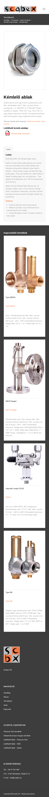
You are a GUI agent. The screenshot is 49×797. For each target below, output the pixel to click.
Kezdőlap (7, 693)
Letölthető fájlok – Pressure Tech (16, 739)
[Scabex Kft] (20, 9)
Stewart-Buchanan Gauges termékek (17, 735)
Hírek (6, 705)
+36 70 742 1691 (13, 769)
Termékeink (9, 17)
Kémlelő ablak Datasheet (20, 133)
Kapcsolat (7, 709)
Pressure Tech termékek (12, 731)
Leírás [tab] (8, 149)
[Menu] (44, 9)
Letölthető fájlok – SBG (12, 744)
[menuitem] (44, 9)
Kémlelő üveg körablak (33, 121)
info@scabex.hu (16, 777)
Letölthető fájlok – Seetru (13, 748)
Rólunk (6, 697)
